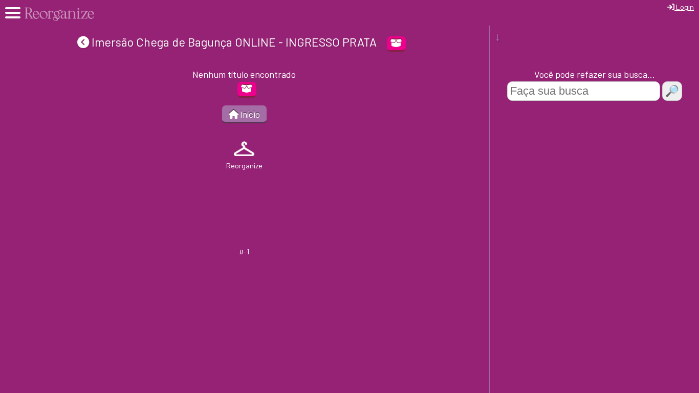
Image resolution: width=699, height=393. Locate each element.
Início (249, 114)
